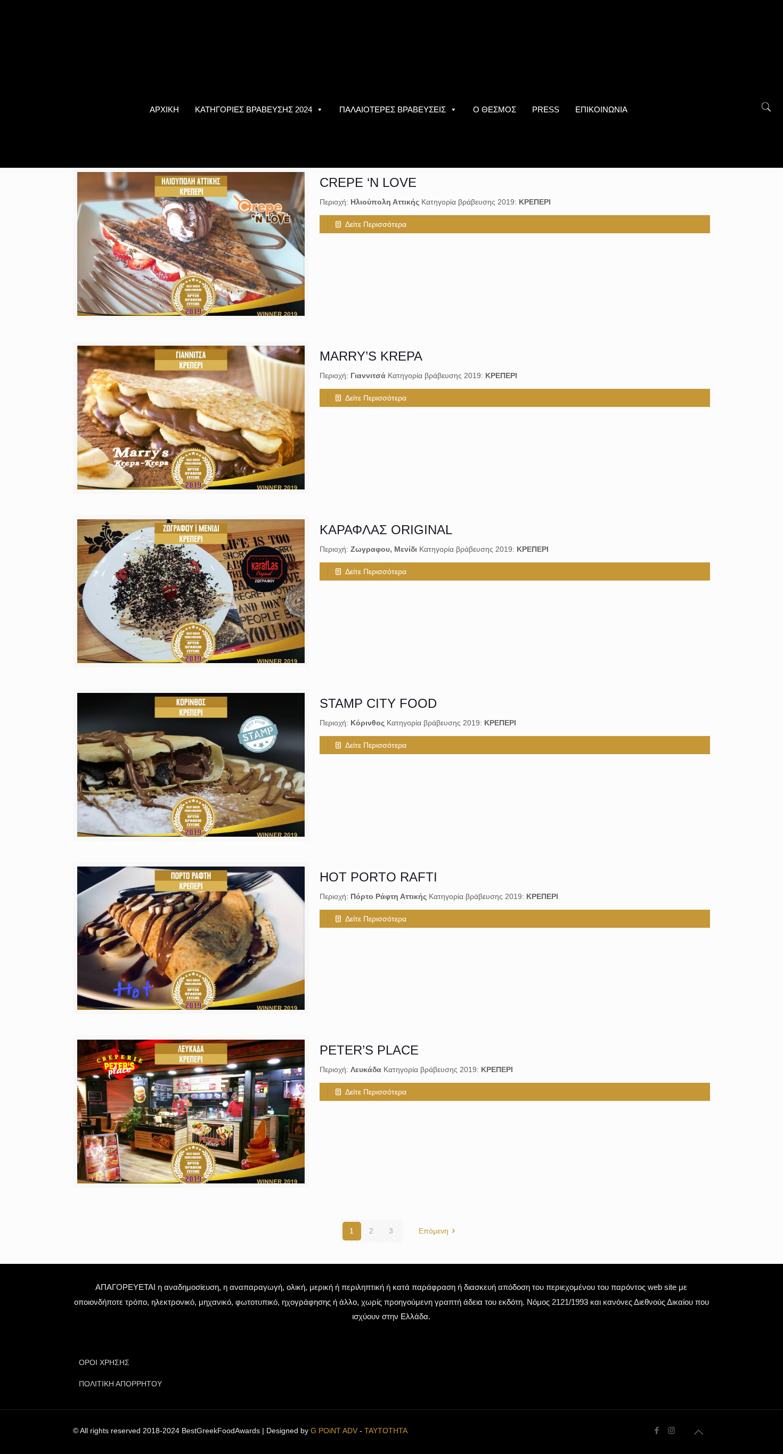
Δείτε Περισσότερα (375, 224)
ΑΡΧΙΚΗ (164, 109)
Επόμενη (433, 1231)
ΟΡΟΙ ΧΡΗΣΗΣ (104, 1362)
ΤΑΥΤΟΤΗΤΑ (385, 1430)
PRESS (545, 109)
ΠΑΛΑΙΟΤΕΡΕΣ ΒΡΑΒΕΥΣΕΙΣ (392, 109)
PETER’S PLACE (369, 1050)
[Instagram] (671, 1430)
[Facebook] (657, 1430)
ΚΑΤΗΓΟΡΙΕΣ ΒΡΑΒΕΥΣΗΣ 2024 (253, 109)
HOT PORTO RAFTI (378, 877)
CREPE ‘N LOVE (368, 182)
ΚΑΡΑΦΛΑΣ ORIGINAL (386, 529)
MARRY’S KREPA (371, 356)
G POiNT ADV (334, 1430)
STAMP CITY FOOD (378, 703)
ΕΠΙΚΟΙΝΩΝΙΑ (601, 109)
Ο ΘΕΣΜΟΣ (494, 109)
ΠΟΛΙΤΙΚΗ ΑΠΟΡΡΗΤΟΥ (120, 1383)
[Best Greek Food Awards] (391, 48)
